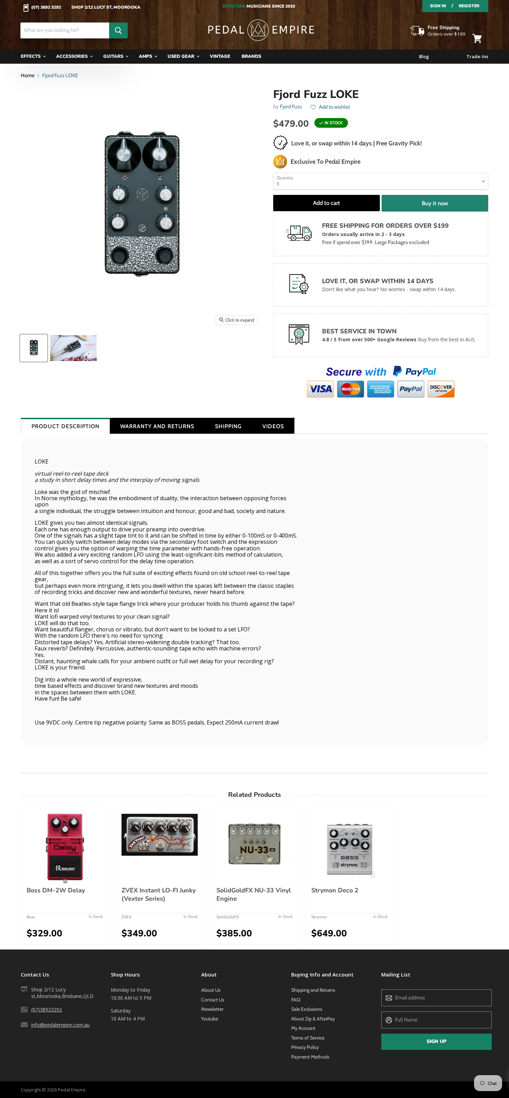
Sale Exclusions (306, 1009)
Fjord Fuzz (291, 107)
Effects (31, 56)
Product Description (65, 426)
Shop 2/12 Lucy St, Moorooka (105, 7)
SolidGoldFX (227, 916)
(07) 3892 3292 (46, 7)
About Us (211, 990)
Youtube (209, 1019)
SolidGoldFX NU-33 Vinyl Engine (253, 894)
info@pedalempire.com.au (60, 1025)
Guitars (114, 56)
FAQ (295, 1000)
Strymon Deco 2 (334, 890)
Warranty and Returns (157, 426)
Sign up (436, 1041)
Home (28, 76)
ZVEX (126, 916)
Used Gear (182, 56)
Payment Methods (310, 1057)
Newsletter (212, 1009)
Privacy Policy (305, 1047)
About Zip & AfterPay (313, 1019)
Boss (31, 916)
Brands (251, 56)
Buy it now (435, 203)
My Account (303, 1028)
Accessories (72, 56)
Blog (424, 56)
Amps (146, 56)
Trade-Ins (477, 56)
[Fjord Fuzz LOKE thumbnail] (33, 348)
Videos (273, 426)
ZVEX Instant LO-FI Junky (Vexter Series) (159, 894)
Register (469, 6)
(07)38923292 (46, 1009)
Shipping (228, 426)
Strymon (319, 916)
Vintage (220, 56)
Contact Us (212, 1000)
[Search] (118, 30)
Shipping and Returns (313, 990)
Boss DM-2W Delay (56, 890)
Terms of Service (307, 1038)
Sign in (438, 6)
